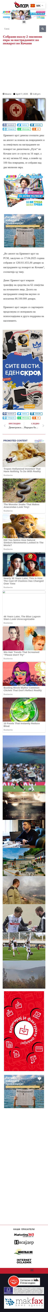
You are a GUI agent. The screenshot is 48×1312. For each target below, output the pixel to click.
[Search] (42, 28)
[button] (24, 22)
